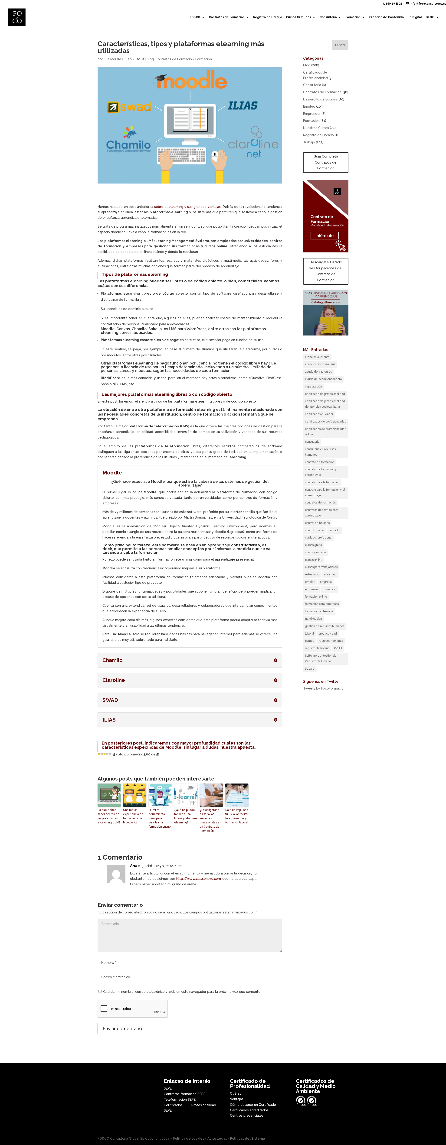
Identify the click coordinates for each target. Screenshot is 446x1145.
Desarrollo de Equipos (320, 99)
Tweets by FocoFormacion (324, 688)
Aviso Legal (217, 1138)
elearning (330, 574)
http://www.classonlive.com (198, 879)
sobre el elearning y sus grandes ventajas (187, 207)
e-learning (312, 574)
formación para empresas (322, 604)
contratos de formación (320, 502)
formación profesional (319, 611)
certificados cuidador (319, 414)
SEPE (168, 1088)
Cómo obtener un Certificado (253, 1104)
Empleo (309, 106)
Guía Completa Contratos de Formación (326, 162)
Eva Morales (113, 59)
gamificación (313, 618)
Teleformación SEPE (180, 1099)
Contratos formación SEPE (184, 1094)
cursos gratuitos (315, 552)
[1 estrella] (99, 754)
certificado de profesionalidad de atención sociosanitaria (325, 404)
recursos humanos (331, 640)
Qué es (235, 1093)
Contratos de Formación (227, 17)
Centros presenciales (246, 1115)
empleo (310, 582)
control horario (314, 530)
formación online (316, 596)
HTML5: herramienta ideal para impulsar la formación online (160, 818)
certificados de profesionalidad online (325, 431)
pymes (309, 640)
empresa (326, 582)
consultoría (312, 441)
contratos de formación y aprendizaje (321, 512)
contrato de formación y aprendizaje (321, 472)
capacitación (313, 386)
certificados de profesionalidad (325, 421)
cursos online (313, 559)
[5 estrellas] (110, 754)
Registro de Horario (267, 17)
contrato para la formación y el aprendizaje (325, 492)
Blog (150, 59)
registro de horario (317, 648)
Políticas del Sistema (247, 1138)
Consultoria (312, 85)
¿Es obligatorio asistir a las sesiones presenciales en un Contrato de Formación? (210, 820)
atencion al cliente (317, 357)
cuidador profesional (318, 537)
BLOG (430, 17)
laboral (309, 633)
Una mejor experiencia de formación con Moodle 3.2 (133, 816)
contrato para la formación (322, 482)
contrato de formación (319, 462)
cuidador (334, 530)
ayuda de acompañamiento (323, 379)
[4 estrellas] (107, 754)
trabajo (309, 668)
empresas (311, 589)
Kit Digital (415, 17)
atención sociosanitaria (320, 364)
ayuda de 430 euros (318, 371)
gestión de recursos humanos (324, 626)
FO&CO (195, 17)
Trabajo (309, 142)
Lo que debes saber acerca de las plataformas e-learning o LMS (109, 816)
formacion (329, 589)
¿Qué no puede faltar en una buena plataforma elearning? (185, 816)
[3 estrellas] (104, 754)
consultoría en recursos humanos (320, 452)
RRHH (338, 648)
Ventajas (236, 1099)
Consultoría (328, 17)
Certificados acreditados (249, 1110)
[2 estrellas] (101, 754)
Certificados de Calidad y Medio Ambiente (316, 1086)
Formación (353, 17)
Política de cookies (188, 1138)
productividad (327, 633)
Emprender (312, 114)
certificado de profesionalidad (325, 394)
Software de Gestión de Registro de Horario (321, 658)
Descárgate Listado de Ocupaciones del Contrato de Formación (326, 271)
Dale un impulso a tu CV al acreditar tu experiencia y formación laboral (237, 816)
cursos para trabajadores (321, 567)
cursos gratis (313, 545)
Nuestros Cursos (316, 128)
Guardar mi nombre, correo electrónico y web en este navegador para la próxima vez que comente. (182, 991)
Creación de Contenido (386, 17)
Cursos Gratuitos (298, 17)
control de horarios (317, 523)
